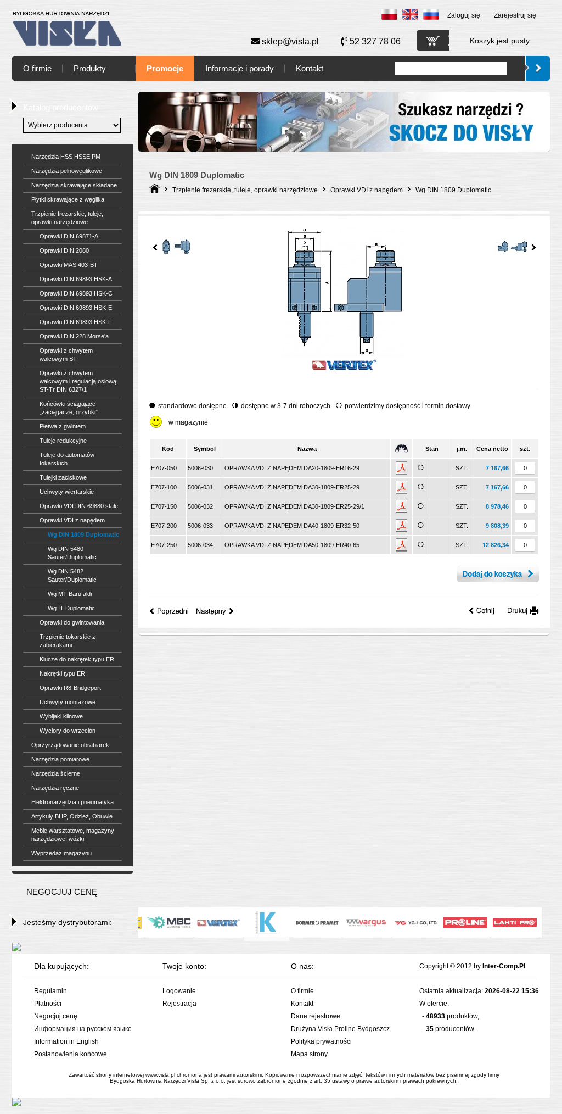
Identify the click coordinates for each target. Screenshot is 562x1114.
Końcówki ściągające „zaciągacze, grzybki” (69, 407)
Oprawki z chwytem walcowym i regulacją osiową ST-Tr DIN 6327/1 (78, 381)
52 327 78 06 (374, 41)
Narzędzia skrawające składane (74, 185)
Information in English (66, 1041)
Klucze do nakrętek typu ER (77, 659)
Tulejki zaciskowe (63, 477)
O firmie (37, 68)
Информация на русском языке (83, 1029)
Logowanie (179, 991)
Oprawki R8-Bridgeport (70, 687)
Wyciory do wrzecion (67, 730)
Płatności (47, 1003)
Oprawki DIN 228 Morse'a (74, 336)
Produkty (90, 68)
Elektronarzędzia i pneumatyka (72, 802)
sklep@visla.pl (289, 41)
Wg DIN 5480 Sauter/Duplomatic (72, 552)
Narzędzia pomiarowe (60, 759)
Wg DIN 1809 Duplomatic (83, 534)
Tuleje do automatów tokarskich (67, 459)
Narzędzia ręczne (55, 787)
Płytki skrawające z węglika (67, 199)
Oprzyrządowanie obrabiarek (70, 745)
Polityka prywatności (321, 1041)
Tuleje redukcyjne (63, 440)
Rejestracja (179, 1003)
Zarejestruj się (515, 15)
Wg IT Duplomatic (71, 608)
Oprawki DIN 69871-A (69, 236)
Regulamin (50, 991)
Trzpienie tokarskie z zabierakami (67, 640)
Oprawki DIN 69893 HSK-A (76, 279)
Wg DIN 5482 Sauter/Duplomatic (72, 575)
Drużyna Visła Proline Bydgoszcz (340, 1029)
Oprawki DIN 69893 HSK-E (76, 307)
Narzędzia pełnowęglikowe (66, 171)
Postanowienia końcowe (70, 1054)
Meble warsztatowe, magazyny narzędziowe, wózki (72, 834)
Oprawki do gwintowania (72, 622)
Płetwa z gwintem (63, 426)
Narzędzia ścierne (55, 773)
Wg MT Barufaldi (70, 594)
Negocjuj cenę (55, 1016)
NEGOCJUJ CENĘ (61, 891)
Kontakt (309, 68)
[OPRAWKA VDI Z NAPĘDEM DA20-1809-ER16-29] (343, 355)
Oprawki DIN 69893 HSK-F (76, 322)
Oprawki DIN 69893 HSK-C (76, 293)
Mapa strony (309, 1054)
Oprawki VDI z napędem (72, 520)
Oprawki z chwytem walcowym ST (66, 354)
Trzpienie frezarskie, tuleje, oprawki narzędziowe (67, 217)
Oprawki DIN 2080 (64, 250)
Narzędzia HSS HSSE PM (65, 156)
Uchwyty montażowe (67, 702)
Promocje (165, 68)
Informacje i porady (239, 68)
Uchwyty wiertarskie (67, 491)
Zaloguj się (463, 15)
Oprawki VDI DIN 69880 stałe (79, 506)
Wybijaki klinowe (61, 716)
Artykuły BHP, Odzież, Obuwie (72, 816)
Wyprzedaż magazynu (61, 853)
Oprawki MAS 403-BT (69, 264)
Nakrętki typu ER (62, 673)
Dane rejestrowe (315, 1016)
